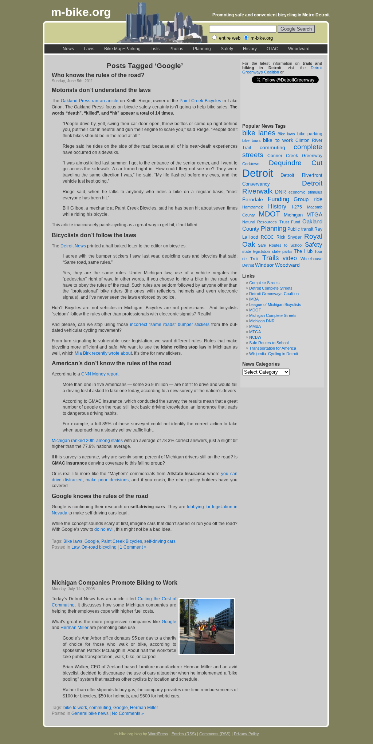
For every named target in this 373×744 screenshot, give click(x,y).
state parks (282, 251)
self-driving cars (160, 541)
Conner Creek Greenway (294, 155)
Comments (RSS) (215, 734)
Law (75, 547)
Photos (176, 48)
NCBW (255, 337)
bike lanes (258, 133)
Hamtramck (252, 207)
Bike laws (286, 134)
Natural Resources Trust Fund (271, 222)
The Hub (303, 251)
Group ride (308, 199)
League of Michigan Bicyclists (275, 304)
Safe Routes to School (280, 245)
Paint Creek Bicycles (200, 100)
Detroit (257, 173)
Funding (278, 199)
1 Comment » (133, 547)
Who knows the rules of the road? (98, 75)
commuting (272, 147)
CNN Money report (99, 374)
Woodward (299, 48)
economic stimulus (305, 192)
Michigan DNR (262, 321)
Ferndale (252, 199)
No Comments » (128, 713)
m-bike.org (81, 12)
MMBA (255, 326)
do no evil (104, 529)
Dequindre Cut (296, 163)
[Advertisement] (137, 565)
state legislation (256, 251)
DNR (280, 192)
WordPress (158, 734)
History (250, 48)
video (290, 258)
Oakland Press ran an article (89, 100)
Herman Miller (74, 627)
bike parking (309, 133)
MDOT (269, 214)
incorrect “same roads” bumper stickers (169, 324)
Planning (202, 48)
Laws (89, 48)
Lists (155, 48)
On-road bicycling (99, 547)
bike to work (278, 140)
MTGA (314, 215)
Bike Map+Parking (122, 48)
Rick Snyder (289, 237)
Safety (227, 48)
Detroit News (73, 245)
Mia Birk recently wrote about (103, 353)
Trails (270, 258)
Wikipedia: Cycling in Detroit (273, 353)
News (68, 48)
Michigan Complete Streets (273, 315)
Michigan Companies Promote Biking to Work (114, 583)
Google (92, 541)
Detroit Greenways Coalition (274, 293)
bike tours (251, 140)
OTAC (272, 48)
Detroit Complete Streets (270, 288)
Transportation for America (272, 348)
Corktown (250, 164)
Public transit (300, 229)
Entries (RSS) (184, 734)
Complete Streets (264, 283)
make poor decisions (107, 479)
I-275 (297, 207)
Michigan (293, 215)
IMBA (254, 299)
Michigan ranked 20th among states (87, 440)
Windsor (264, 265)
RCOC (267, 237)
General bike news (90, 713)
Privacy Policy (246, 734)
